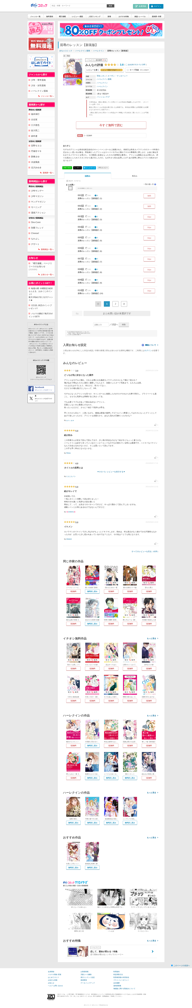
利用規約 (116, 972)
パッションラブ (103, 97)
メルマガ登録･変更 (54, 974)
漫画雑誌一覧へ (47, 249)
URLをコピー (103, 168)
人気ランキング (94, 16)
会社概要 (116, 983)
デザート (35, 244)
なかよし (35, 239)
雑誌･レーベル (140, 16)
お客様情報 (84, 972)
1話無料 (111, 591)
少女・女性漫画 (38, 85)
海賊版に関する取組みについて (124, 988)
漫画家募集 (117, 986)
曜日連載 (62, 16)
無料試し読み (92, 591)
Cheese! (35, 233)
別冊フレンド (37, 228)
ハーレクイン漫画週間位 (96, 60)
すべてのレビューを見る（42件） (145, 551)
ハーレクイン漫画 (82, 51)
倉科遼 (34, 136)
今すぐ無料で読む (111, 125)
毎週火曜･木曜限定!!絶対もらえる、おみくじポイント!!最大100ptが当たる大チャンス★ (41, 294)
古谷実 (34, 119)
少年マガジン (37, 196)
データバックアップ (88, 983)
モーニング (36, 207)
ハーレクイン (98, 51)
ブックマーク (89, 168)
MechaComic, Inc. (104, 1005)
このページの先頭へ (181, 965)
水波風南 (35, 162)
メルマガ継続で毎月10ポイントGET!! (41, 315)
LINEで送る (67, 168)
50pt (149, 217)
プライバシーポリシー (121, 980)
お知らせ (51, 983)
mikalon (69, 539)
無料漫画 (49, 16)
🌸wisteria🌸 (71, 512)
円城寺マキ (36, 151)
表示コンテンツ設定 (88, 977)
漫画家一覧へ (48, 173)
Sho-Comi (35, 222)
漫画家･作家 (156, 16)
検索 (110, 6)
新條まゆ (35, 156)
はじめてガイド (53, 977)
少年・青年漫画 (38, 80)
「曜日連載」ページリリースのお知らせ (40, 266)
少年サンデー (37, 191)
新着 (109, 16)
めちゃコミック (65, 51)
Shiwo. (68, 453)
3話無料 (130, 701)
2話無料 (73, 624)
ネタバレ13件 (140, 65)
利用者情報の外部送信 (121, 977)
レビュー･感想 (77, 16)
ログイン (148, 350)
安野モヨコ (36, 146)
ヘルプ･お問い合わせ (55, 986)
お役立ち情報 (52, 980)
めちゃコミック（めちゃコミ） (91, 1005)
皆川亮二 (35, 130)
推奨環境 (84, 980)
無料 (149, 196)
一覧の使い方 (150, 184)
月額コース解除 (86, 974)
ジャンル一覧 (35, 16)
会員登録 (51, 972)
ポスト (78, 168)
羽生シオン (101, 76)
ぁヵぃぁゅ (70, 420)
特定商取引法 (118, 974)
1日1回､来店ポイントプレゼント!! (40, 306)
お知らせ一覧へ (47, 274)
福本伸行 (35, 114)
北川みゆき (36, 167)
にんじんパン (71, 476)
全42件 (131, 65)
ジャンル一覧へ (47, 96)
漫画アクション (38, 213)
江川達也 (35, 125)
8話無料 (73, 591)
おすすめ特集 (124, 16)
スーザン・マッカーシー (117, 76)
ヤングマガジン (38, 202)
